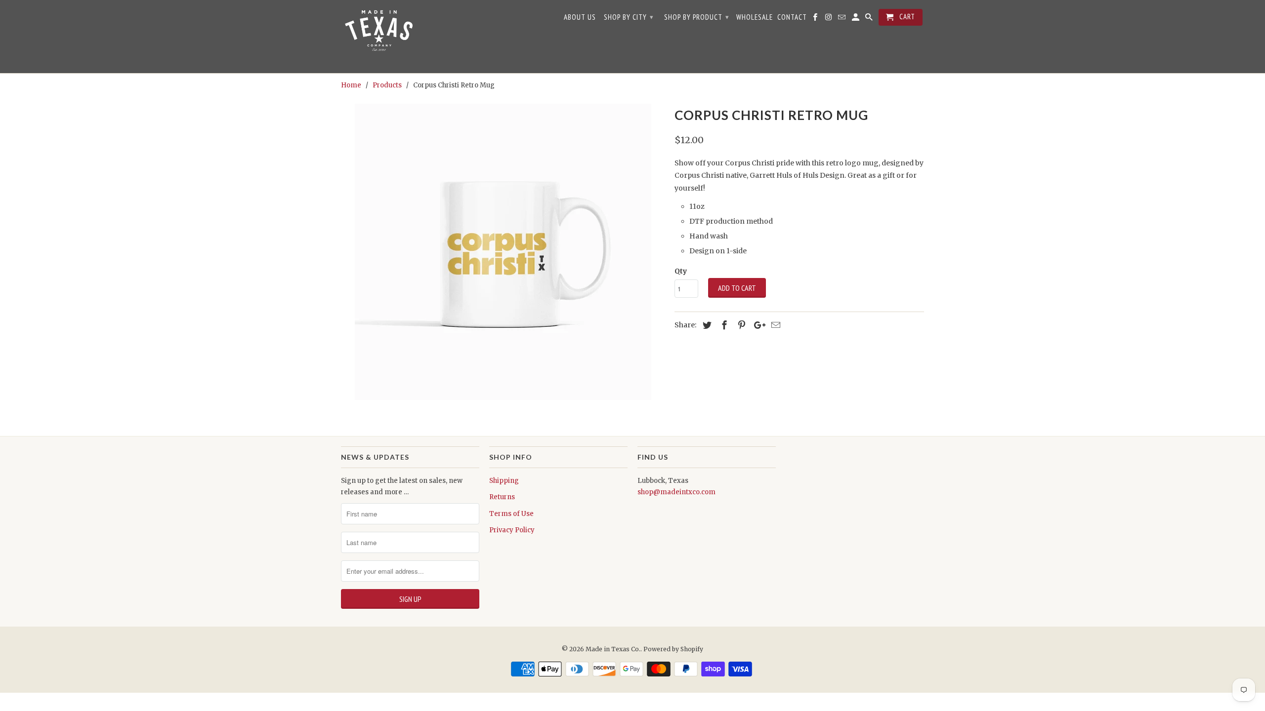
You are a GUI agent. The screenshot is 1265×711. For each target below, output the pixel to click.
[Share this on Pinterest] (740, 325)
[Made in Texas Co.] (378, 36)
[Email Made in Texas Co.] (842, 19)
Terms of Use (511, 514)
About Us (580, 17)
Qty (681, 271)
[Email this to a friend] (774, 325)
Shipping (504, 480)
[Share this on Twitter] (706, 325)
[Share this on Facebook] (723, 325)
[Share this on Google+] (757, 325)
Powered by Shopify (673, 649)
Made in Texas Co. (613, 649)
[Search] (869, 19)
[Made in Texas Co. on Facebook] (815, 19)
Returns (502, 497)
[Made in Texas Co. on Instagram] (829, 19)
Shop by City (629, 17)
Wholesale (754, 17)
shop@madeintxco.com (676, 492)
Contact (792, 17)
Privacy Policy (512, 530)
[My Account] (856, 19)
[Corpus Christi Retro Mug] (503, 252)
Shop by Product (696, 17)
